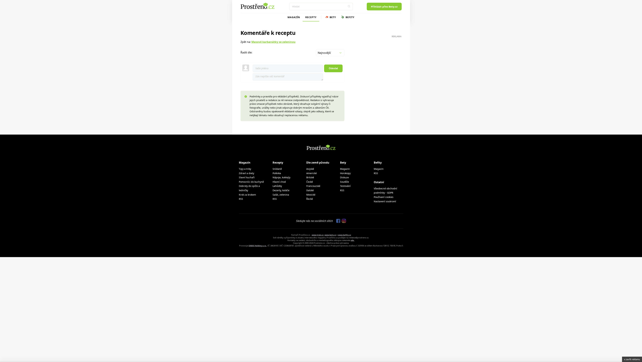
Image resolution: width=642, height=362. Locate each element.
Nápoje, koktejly (281, 177)
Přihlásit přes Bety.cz (384, 6)
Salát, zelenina (281, 194)
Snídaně (277, 168)
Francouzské (313, 186)
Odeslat (333, 68)
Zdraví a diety (246, 173)
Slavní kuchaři (247, 177)
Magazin (345, 168)
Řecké (309, 198)
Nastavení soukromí (385, 201)
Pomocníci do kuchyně (251, 181)
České (309, 181)
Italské (310, 190)
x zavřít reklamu (632, 359)
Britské (310, 177)
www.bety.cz (330, 235)
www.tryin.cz (317, 235)
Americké (311, 173)
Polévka (277, 173)
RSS (241, 198)
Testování (345, 186)
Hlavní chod (279, 181)
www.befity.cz (344, 235)
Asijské (310, 168)
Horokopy (345, 173)
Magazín (294, 17)
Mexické (310, 194)
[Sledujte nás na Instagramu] (343, 221)
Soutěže (344, 181)
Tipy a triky (245, 168)
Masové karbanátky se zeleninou (273, 42)
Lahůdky (277, 186)
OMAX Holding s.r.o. (258, 245)
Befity (349, 17)
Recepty (311, 17)
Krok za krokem (247, 194)
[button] (349, 6)
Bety (332, 17)
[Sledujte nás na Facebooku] (337, 221)
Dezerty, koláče (281, 190)
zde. (352, 240)
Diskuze (344, 177)
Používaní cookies (383, 197)
